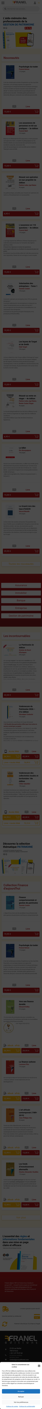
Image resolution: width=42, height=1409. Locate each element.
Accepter (21, 1391)
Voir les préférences (21, 1402)
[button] (39, 1366)
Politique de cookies (12, 1406)
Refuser (21, 1397)
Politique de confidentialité (27, 1406)
